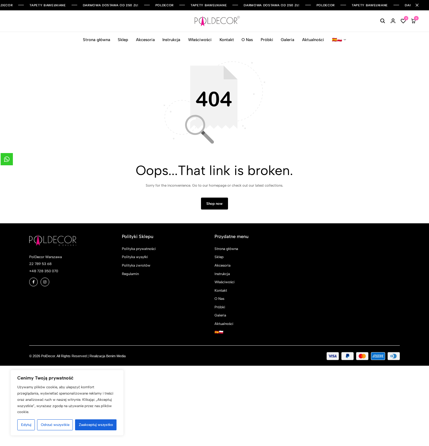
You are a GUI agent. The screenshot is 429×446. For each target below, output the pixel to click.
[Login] (393, 21)
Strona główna (96, 39)
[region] (67, 403)
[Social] (33, 282)
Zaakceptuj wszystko (96, 424)
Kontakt (227, 39)
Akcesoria (145, 39)
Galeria (287, 39)
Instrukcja (171, 39)
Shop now (214, 203)
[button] (403, 21)
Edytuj (26, 424)
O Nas (247, 39)
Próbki (267, 39)
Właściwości (200, 39)
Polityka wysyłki (135, 257)
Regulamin (130, 274)
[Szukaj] (382, 21)
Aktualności (313, 39)
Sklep (123, 39)
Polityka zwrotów (136, 265)
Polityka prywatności (139, 249)
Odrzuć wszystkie (55, 424)
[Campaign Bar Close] (419, 5)
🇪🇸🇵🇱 (337, 39)
